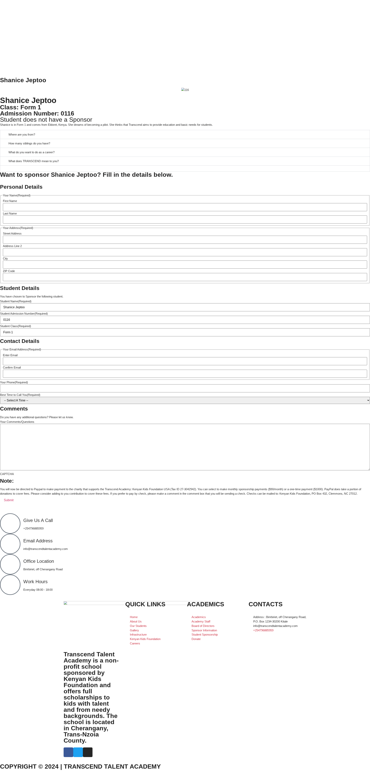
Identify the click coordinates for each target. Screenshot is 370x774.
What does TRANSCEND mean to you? (33, 161)
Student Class (15, 326)
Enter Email (10, 355)
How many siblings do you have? (29, 143)
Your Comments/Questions (17, 421)
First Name (10, 200)
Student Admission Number (24, 313)
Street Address (12, 233)
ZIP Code (9, 271)
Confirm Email (12, 367)
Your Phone (14, 382)
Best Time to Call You (20, 394)
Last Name (10, 213)
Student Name (15, 301)
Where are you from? (21, 134)
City (5, 258)
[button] (185, 134)
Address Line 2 (12, 246)
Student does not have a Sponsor (46, 119)
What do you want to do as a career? (31, 152)
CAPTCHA (7, 473)
